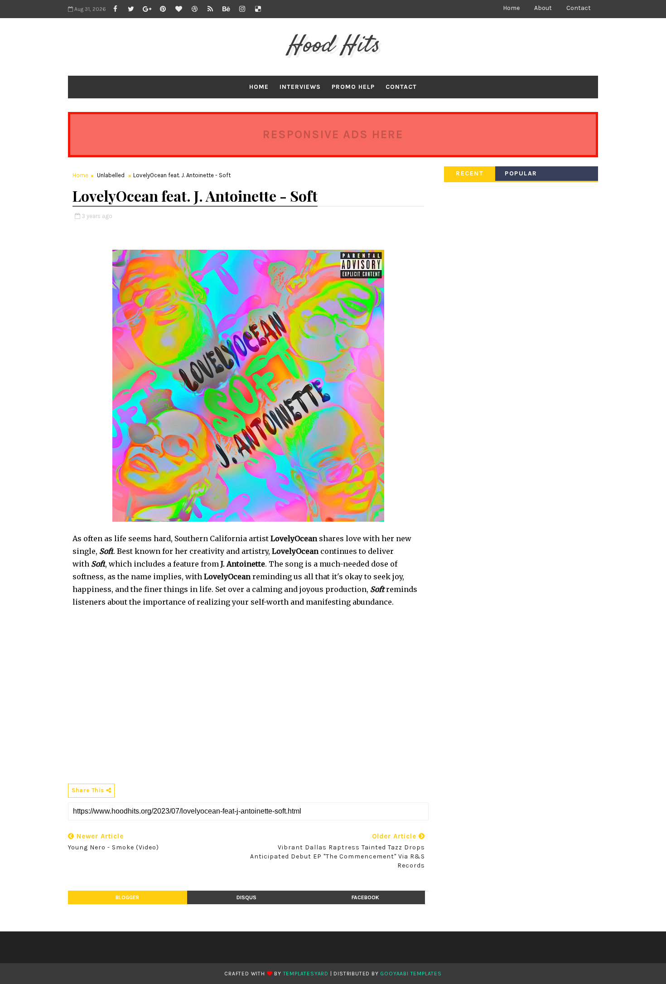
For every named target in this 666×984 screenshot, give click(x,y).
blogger (127, 897)
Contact (578, 8)
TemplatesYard (305, 973)
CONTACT (401, 87)
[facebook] (115, 9)
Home (511, 8)
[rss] (210, 9)
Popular (521, 173)
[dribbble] (194, 9)
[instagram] (242, 9)
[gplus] (147, 9)
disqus (246, 897)
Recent (469, 173)
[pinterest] (162, 9)
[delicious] (258, 9)
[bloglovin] (178, 9)
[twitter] (131, 9)
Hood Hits (333, 46)
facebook (365, 897)
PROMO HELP (353, 87)
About (543, 8)
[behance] (226, 9)
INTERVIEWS (300, 87)
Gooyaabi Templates (410, 973)
